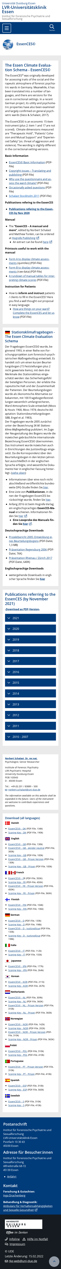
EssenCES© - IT (16, 950)
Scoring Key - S (16, 1105)
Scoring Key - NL (17, 1001)
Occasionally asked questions (27, 187)
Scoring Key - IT (16, 954)
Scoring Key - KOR (18, 985)
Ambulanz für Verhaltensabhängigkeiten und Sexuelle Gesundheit (28, 1208)
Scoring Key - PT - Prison (21, 1074)
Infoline (14, 1239)
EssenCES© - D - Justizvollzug (24, 928)
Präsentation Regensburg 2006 (28, 549)
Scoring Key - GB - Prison (21, 866)
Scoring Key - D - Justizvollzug (24, 935)
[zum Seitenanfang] (54, 1261)
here (45, 242)
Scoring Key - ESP (17, 1089)
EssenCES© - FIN (17, 904)
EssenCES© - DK (17, 828)
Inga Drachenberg (14, 1195)
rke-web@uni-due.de (23, 1261)
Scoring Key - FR (17, 882)
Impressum (17, 1244)
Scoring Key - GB (17, 855)
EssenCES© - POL (17, 1051)
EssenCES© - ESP (17, 1085)
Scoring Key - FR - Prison (21, 893)
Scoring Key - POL (17, 1054)
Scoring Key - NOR (18, 1028)
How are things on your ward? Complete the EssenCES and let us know (33, 313)
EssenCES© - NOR (18, 1024)
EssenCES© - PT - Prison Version (25, 1066)
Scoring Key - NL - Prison (21, 1012)
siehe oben (18, 473)
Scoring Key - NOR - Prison (22, 1039)
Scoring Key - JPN (17, 970)
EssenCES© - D (16, 920)
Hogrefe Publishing (23, 238)
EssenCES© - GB (17, 844)
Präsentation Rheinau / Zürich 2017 (30, 558)
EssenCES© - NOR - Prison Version (27, 1032)
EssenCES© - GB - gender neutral (26, 848)
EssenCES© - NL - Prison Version (25, 1005)
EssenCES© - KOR (17, 981)
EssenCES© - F (16, 878)
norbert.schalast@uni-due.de (24, 789)
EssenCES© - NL (17, 997)
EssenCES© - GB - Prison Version (26, 859)
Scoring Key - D (16, 924)
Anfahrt (11, 1176)
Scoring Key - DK (17, 832)
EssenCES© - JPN (17, 966)
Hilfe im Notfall (37, 1239)
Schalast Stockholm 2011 (24, 196)
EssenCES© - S (16, 1101)
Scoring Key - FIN (17, 908)
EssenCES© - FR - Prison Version (25, 886)
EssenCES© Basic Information (27, 162)
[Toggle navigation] (6, 28)
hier (45, 487)
